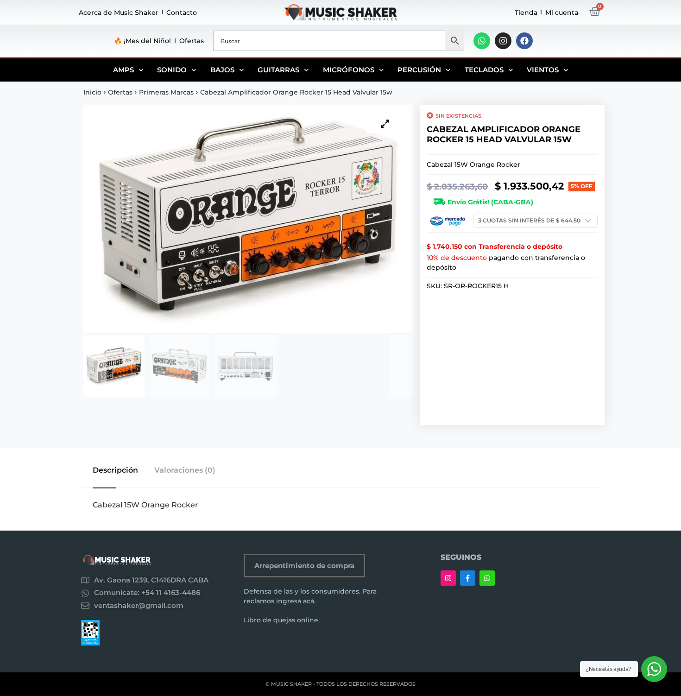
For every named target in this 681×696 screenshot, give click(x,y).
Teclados (484, 69)
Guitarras (278, 69)
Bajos (222, 69)
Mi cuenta (561, 12)
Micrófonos (348, 69)
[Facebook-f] (467, 578)
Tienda (526, 12)
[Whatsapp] (481, 40)
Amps (123, 69)
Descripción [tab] (115, 470)
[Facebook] (524, 40)
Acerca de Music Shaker (118, 12)
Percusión (419, 69)
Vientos (543, 69)
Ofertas (191, 41)
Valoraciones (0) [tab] (184, 470)
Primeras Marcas (166, 92)
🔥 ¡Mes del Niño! (142, 41)
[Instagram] (503, 40)
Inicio (92, 92)
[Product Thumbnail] (385, 123)
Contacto (181, 12)
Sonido (172, 69)
